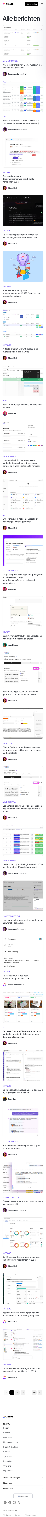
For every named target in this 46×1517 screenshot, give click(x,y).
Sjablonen (7, 1456)
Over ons (7, 1466)
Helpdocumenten (10, 1442)
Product (6, 1433)
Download (7, 1437)
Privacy (18, 1515)
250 (34, 1392)
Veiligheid (7, 1515)
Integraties (7, 1461)
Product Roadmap (11, 1447)
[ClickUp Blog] (8, 4)
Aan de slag (32, 4)
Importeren (8, 1471)
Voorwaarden (30, 1515)
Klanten (6, 1452)
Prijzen (6, 1428)
